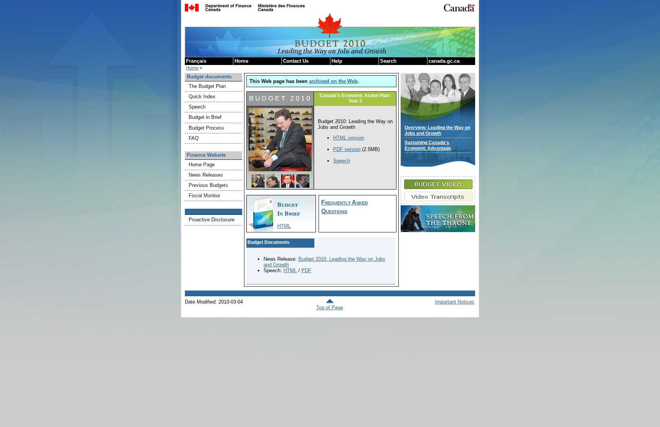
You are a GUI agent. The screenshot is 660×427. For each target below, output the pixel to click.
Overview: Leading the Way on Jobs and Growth (437, 130)
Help (337, 61)
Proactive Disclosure (212, 219)
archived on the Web (333, 81)
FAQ (194, 138)
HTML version (348, 138)
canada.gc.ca (444, 61)
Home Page (202, 164)
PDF (306, 270)
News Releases (206, 175)
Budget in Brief (205, 117)
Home (241, 61)
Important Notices (454, 302)
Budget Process (206, 128)
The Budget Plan (207, 86)
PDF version (347, 149)
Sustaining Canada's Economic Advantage (427, 145)
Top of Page (329, 307)
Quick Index (202, 96)
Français (196, 61)
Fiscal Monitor (204, 195)
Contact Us (296, 61)
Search (388, 61)
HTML (284, 226)
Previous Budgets (208, 185)
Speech (197, 107)
